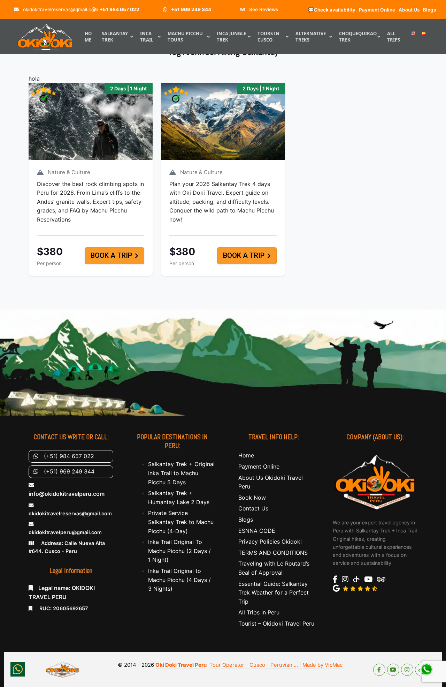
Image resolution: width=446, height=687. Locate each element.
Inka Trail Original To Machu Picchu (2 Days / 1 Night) (179, 550)
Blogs (429, 10)
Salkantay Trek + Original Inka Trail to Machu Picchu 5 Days (181, 473)
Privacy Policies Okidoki (270, 541)
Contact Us (253, 508)
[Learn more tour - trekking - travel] (375, 481)
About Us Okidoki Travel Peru (270, 482)
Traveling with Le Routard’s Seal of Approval (273, 568)
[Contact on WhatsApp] (17, 669)
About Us (409, 10)
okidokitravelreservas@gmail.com (60, 9)
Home (246, 455)
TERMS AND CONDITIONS (273, 552)
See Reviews (263, 9)
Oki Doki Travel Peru (181, 665)
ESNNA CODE (256, 530)
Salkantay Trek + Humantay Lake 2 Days (178, 498)
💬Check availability (331, 10)
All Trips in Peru (258, 612)
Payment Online (377, 10)
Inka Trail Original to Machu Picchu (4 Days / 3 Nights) (179, 579)
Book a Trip (111, 256)
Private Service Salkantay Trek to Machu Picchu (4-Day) (181, 521)
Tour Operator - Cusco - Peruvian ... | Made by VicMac (276, 665)
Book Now (252, 497)
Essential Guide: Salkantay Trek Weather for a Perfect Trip (273, 592)
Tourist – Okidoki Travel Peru (276, 623)
